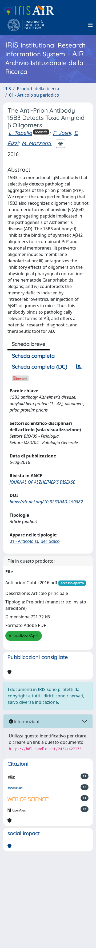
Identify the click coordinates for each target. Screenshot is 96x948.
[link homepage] (31, 10)
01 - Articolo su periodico (34, 95)
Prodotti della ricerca (38, 89)
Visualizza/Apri (23, 636)
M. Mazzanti (36, 143)
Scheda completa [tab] (33, 355)
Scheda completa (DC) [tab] (39, 366)
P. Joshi (62, 132)
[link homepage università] (25, 25)
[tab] (79, 366)
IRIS (7, 89)
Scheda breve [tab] (28, 344)
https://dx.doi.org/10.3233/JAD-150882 (46, 502)
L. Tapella (20, 132)
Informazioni (26, 721)
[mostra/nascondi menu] (90, 24)
